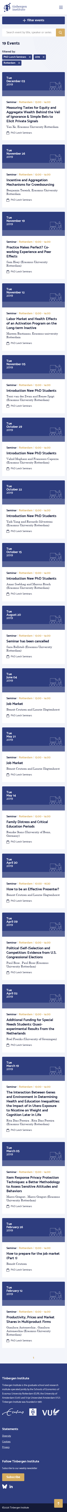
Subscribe (13, 1477)
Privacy (5, 1447)
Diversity (6, 1436)
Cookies (6, 1442)
